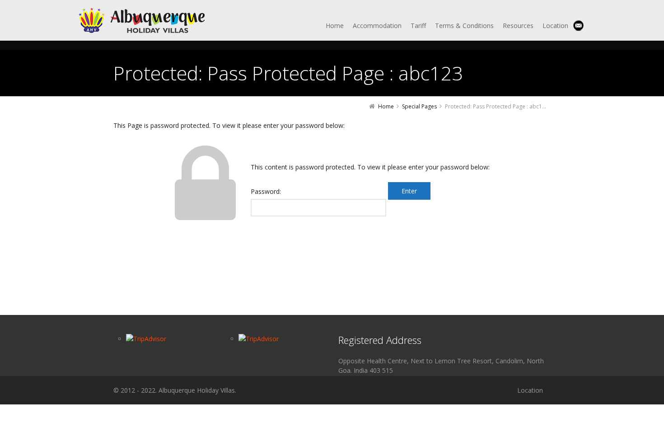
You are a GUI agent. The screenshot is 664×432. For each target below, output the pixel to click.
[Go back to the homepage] (143, 20)
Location (530, 390)
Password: (266, 191)
